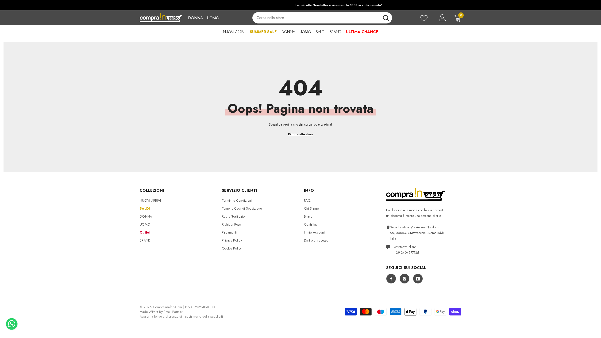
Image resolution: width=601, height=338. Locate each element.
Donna (195, 18)
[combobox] (316, 17)
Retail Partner (173, 311)
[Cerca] (322, 17)
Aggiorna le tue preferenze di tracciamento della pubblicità (182, 316)
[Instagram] (404, 279)
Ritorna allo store (300, 134)
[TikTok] (418, 279)
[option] (300, 5)
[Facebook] (391, 279)
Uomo (213, 18)
